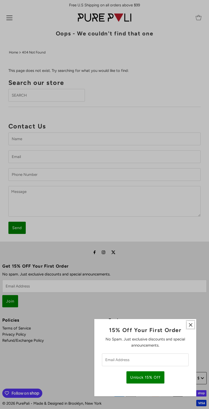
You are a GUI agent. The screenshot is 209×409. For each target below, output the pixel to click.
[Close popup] (190, 324)
